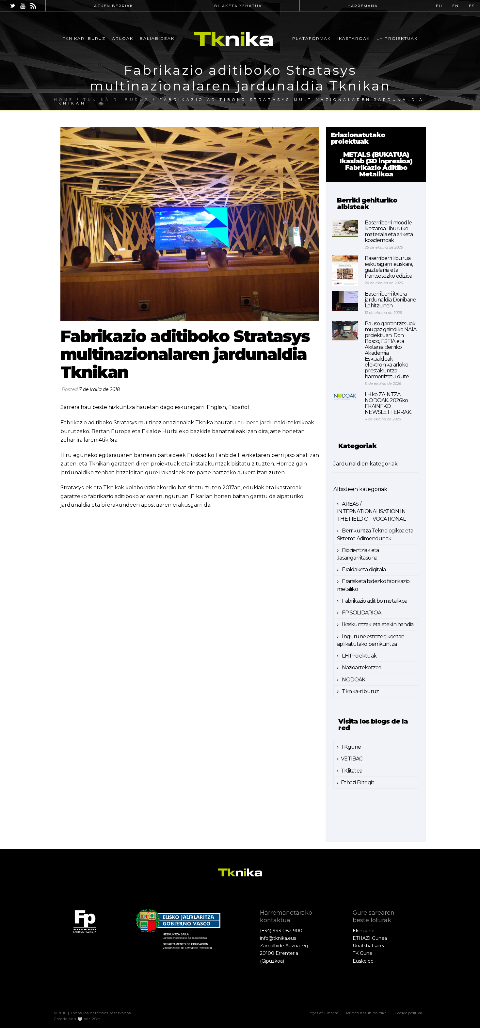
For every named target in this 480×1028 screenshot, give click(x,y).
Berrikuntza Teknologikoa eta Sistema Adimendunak (375, 534)
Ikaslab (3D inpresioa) (376, 161)
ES (472, 6)
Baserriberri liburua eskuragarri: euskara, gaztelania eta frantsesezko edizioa (389, 267)
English (216, 407)
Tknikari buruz (84, 38)
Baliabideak (157, 38)
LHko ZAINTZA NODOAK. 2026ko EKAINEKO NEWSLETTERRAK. (388, 403)
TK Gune (362, 953)
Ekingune (364, 931)
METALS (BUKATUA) (376, 154)
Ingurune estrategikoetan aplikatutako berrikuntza (370, 640)
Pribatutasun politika (366, 1012)
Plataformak (311, 38)
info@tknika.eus (278, 938)
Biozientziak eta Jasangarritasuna (358, 554)
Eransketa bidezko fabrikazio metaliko (373, 585)
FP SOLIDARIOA (361, 613)
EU (439, 6)
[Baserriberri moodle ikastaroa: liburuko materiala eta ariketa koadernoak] (345, 228)
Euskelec (363, 961)
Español (238, 407)
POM (96, 1019)
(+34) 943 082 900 (281, 931)
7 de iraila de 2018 (99, 389)
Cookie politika (408, 1012)
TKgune (351, 747)
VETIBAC (351, 759)
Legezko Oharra (323, 1012)
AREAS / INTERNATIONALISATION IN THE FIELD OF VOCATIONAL (371, 511)
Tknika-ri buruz (360, 691)
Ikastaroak (353, 38)
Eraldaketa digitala (363, 569)
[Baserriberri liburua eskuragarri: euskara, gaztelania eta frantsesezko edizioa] (345, 270)
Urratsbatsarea (369, 946)
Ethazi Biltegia (357, 782)
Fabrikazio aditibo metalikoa (374, 601)
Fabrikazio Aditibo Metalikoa (376, 171)
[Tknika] (233, 38)
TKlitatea (351, 771)
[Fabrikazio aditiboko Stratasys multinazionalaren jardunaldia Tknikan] (189, 224)
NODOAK (353, 680)
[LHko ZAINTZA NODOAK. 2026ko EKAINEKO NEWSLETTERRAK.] (345, 397)
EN (455, 6)
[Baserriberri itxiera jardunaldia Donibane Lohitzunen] (345, 301)
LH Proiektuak (397, 38)
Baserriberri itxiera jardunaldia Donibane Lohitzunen (390, 300)
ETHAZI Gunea (370, 938)
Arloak (122, 38)
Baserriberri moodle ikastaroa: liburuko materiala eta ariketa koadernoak (389, 231)
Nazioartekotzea (361, 667)
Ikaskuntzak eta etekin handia (377, 624)
